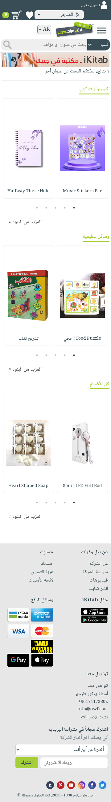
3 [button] (55, 208)
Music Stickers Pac (82, 191)
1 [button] (74, 208)
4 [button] (46, 208)
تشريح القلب (28, 338)
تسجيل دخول (90, 5)
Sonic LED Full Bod (82, 486)
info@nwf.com (92, 709)
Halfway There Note (28, 191)
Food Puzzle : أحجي (82, 338)
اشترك (27, 763)
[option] (82, 148)
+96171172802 (93, 702)
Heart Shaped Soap (28, 486)
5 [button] (37, 208)
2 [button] (65, 208)
